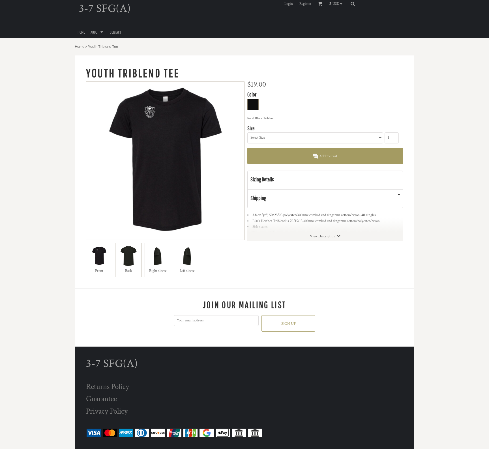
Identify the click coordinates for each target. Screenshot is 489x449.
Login (288, 3)
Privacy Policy (107, 411)
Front (99, 270)
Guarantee (101, 399)
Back (128, 270)
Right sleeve (157, 270)
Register (305, 3)
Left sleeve (187, 270)
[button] (337, 4)
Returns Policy (107, 387)
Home (79, 46)
